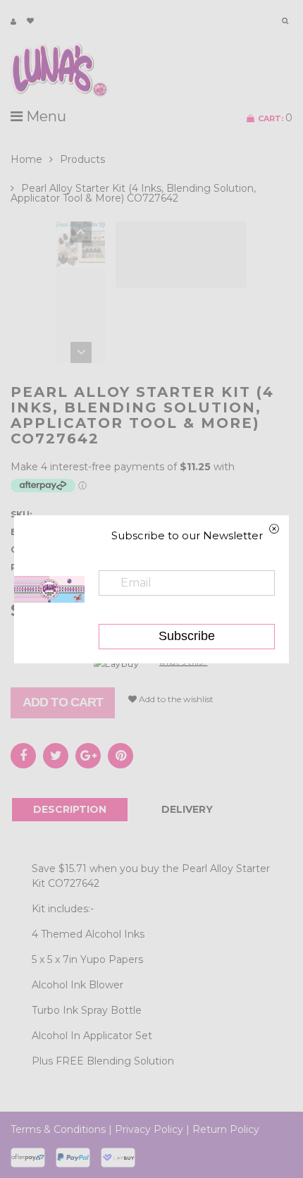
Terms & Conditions (58, 1129)
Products (82, 159)
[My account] (13, 21)
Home (26, 159)
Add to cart (63, 702)
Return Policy (225, 1129)
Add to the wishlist (175, 699)
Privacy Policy (149, 1129)
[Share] (23, 755)
